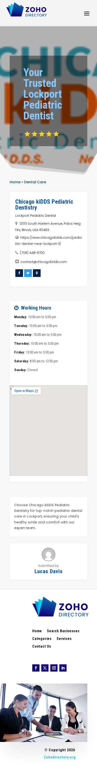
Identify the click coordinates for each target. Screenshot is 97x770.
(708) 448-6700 (32, 252)
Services (64, 639)
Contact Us (41, 646)
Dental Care (35, 182)
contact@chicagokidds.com (44, 262)
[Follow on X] (44, 668)
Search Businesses (63, 631)
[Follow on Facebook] (35, 668)
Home (15, 182)
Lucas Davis (49, 571)
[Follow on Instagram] (54, 668)
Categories (42, 639)
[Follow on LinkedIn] (63, 668)
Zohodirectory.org (60, 757)
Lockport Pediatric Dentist (35, 215)
